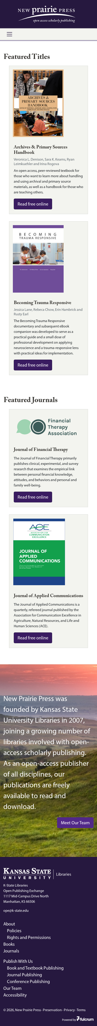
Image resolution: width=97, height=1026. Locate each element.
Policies (14, 930)
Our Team (12, 988)
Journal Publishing (24, 974)
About (9, 924)
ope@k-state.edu (16, 910)
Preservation (52, 1010)
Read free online (33, 204)
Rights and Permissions (29, 937)
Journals (11, 951)
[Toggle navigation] (9, 34)
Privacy (69, 1010)
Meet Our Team (75, 822)
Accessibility (15, 995)
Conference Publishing (28, 981)
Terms (81, 1010)
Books (9, 944)
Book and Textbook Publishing (35, 968)
